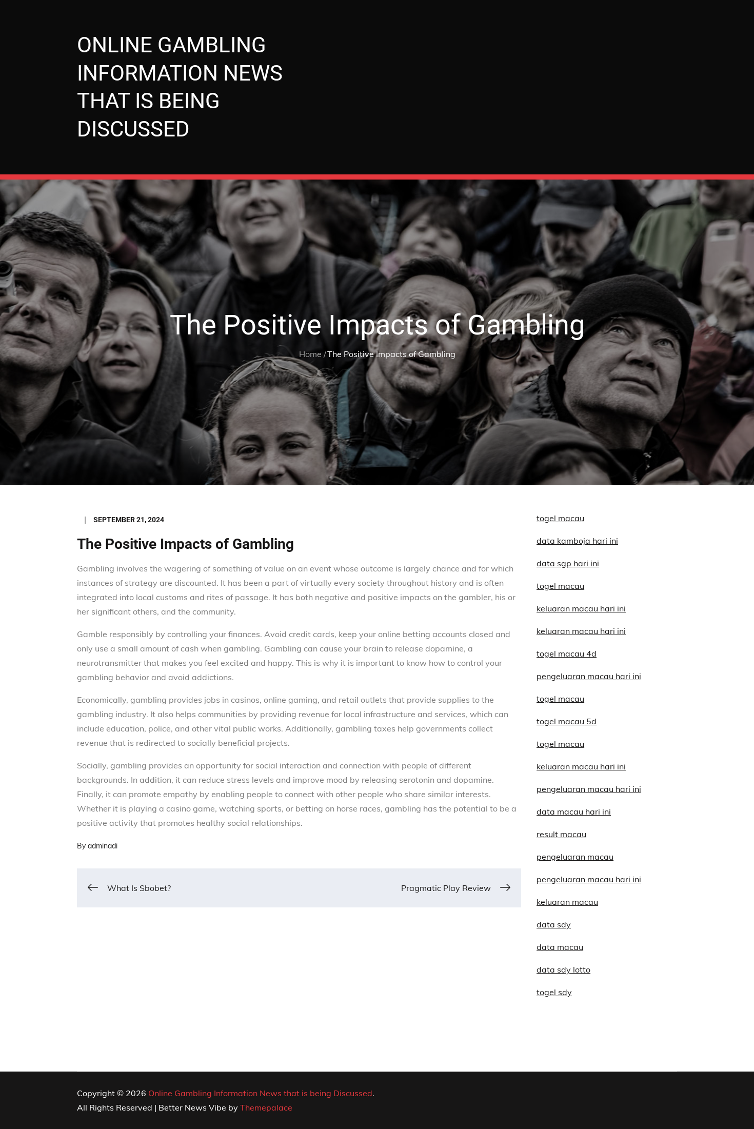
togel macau (560, 744)
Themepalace (266, 1107)
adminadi (102, 845)
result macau (561, 834)
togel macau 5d (567, 721)
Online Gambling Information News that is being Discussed (260, 1093)
